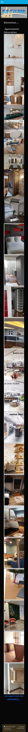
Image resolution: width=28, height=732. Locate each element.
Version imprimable (10, 726)
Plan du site (7, 728)
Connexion (21, 726)
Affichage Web (20, 728)
